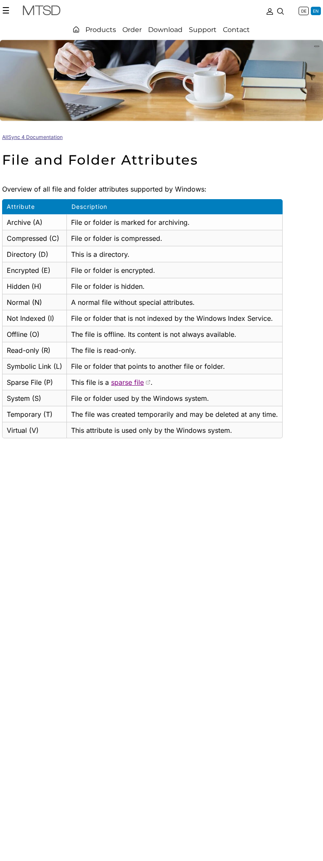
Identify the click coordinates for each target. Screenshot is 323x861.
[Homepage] (76, 29)
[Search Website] (280, 10)
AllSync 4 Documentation (32, 137)
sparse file (127, 382)
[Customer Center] (269, 10)
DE (304, 10)
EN (316, 10)
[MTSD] (42, 11)
